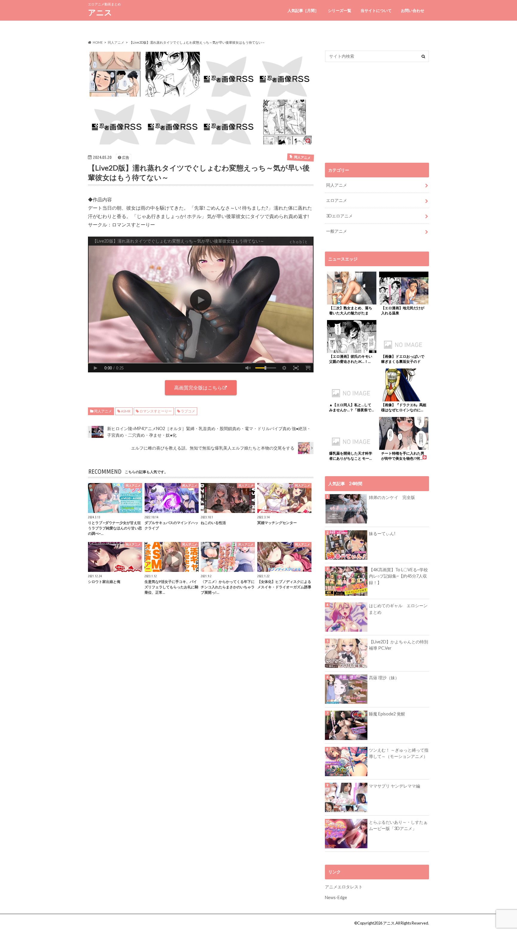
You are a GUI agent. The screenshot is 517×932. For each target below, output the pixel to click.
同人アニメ (103, 411)
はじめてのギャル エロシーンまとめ (398, 609)
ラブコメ (188, 411)
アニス (100, 12)
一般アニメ (336, 231)
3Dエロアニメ (339, 215)
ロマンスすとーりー (155, 411)
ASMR (125, 411)
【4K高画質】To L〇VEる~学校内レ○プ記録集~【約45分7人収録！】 (398, 576)
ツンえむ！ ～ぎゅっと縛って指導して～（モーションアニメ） (398, 753)
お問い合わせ (412, 10)
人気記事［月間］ (303, 10)
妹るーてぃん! (382, 533)
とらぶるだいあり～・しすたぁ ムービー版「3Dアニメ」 (398, 825)
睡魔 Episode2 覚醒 (387, 713)
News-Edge (336, 897)
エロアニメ (336, 200)
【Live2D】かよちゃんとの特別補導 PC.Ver (398, 645)
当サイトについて (376, 10)
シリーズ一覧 (339, 10)
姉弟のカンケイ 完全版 (392, 497)
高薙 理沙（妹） (384, 677)
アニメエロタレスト (344, 886)
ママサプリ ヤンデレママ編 (394, 785)
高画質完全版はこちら (198, 387)
